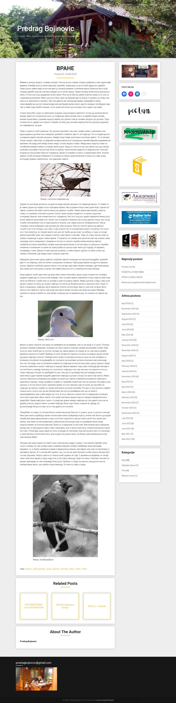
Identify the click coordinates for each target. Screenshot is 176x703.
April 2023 (126, 387)
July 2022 (126, 418)
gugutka (56, 569)
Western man (94, 4)
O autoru (153, 4)
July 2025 (126, 324)
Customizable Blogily (105, 700)
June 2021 (126, 429)
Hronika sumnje (128, 267)
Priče (109, 4)
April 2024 (126, 361)
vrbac (84, 569)
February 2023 (128, 397)
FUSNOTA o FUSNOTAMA (133, 272)
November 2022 (129, 402)
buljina (28, 569)
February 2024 (128, 366)
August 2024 (127, 356)
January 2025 (128, 340)
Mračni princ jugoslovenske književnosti (139, 282)
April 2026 (126, 303)
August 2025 (127, 319)
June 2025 (126, 329)
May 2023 (126, 382)
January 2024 (128, 371)
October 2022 (128, 408)
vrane (77, 569)
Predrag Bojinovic (29, 4)
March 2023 (127, 392)
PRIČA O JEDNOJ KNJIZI (132, 277)
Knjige (141, 4)
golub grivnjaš (39, 569)
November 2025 (129, 309)
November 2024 (129, 350)
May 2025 (126, 335)
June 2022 (126, 423)
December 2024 (129, 345)
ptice (71, 569)
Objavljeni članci (125, 4)
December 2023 (129, 376)
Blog (79, 4)
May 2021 (126, 434)
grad (49, 569)
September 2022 (129, 413)
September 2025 (129, 314)
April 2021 (126, 439)
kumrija (64, 569)
